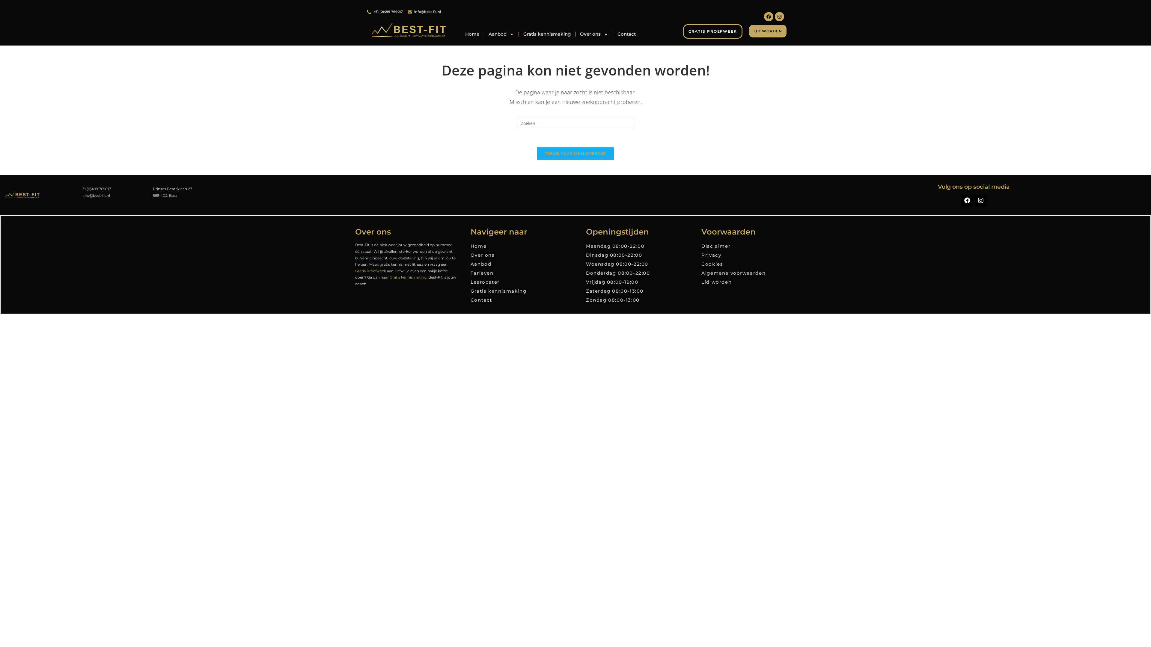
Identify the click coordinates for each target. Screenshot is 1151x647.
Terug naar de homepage (575, 153)
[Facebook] (768, 16)
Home (472, 34)
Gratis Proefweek (370, 271)
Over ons (590, 34)
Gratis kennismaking (547, 34)
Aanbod (498, 34)
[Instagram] (779, 16)
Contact (626, 34)
